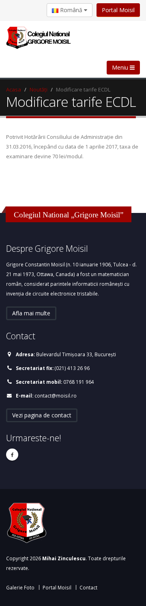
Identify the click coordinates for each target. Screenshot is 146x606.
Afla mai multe (31, 313)
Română (71, 10)
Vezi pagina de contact (41, 415)
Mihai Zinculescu (64, 558)
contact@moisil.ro (55, 395)
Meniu (121, 67)
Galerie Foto (20, 587)
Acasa (13, 89)
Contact (88, 587)
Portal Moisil (118, 10)
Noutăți (38, 89)
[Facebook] (12, 455)
